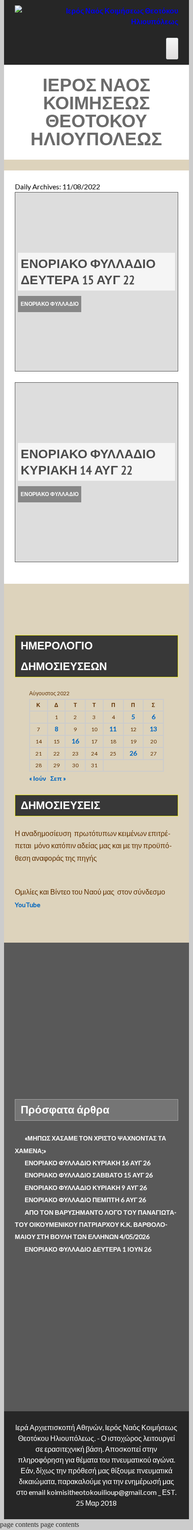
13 (153, 729)
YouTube (28, 904)
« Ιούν (37, 778)
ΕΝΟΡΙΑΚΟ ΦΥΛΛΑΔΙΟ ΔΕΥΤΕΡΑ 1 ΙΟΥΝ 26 (88, 1249)
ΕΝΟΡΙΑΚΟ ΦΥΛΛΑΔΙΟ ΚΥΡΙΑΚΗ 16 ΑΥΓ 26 (87, 1163)
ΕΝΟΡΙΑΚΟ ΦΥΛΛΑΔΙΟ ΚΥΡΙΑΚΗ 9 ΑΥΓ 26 (86, 1187)
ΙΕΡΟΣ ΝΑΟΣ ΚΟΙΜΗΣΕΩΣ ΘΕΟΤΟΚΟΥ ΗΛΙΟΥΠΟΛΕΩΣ (96, 112)
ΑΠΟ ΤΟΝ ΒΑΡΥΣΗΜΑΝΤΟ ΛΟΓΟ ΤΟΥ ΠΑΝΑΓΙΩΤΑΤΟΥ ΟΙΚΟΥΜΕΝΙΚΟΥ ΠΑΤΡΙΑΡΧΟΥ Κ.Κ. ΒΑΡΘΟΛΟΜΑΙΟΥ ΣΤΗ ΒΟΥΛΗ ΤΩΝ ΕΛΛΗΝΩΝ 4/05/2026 (95, 1224)
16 (75, 741)
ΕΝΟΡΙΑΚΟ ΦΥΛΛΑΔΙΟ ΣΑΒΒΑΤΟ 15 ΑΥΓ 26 (89, 1175)
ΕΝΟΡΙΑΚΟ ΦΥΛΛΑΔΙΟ (50, 303)
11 (113, 729)
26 (133, 753)
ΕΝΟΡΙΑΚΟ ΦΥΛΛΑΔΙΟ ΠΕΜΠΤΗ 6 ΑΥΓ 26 (85, 1199)
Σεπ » (58, 778)
